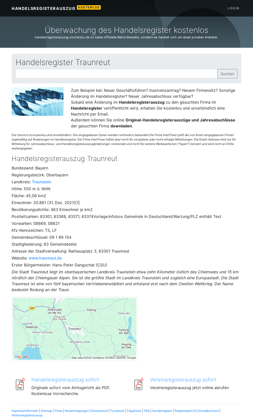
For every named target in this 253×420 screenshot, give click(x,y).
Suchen (227, 73)
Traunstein (41, 181)
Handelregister (162, 411)
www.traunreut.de (45, 258)
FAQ (146, 411)
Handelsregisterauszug (56, 8)
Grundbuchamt (208, 411)
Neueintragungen (77, 411)
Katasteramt (99, 411)
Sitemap (46, 411)
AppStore (134, 411)
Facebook (117, 411)
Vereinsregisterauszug (27, 415)
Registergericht (185, 411)
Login (233, 8)
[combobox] (117, 73)
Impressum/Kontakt (25, 411)
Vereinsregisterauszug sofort (183, 380)
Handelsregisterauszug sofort (65, 380)
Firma (58, 411)
